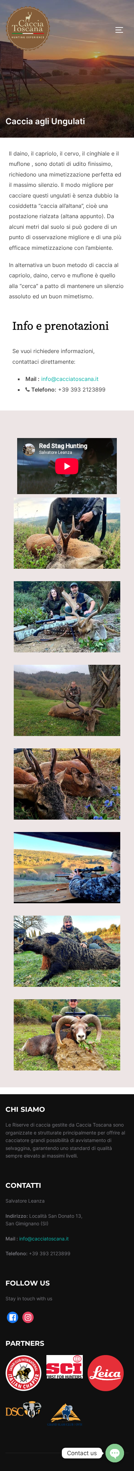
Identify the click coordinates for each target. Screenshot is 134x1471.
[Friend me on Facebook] (12, 1317)
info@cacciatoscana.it (70, 378)
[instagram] (28, 1317)
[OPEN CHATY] (114, 1453)
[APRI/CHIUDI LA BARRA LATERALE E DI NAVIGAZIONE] (122, 30)
